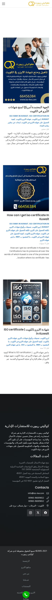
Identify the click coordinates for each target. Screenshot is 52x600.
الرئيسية (26, 561)
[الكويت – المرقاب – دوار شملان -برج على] (46, 505)
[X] (38, 512)
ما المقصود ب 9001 (23, 237)
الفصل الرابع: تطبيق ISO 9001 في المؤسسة (30, 480)
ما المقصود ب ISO (28, 345)
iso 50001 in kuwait (18, 116)
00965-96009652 (36, 497)
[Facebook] (45, 512)
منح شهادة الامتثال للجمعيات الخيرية (34, 462)
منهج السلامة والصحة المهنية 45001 (34, 477)
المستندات (26, 586)
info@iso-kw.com (36, 493)
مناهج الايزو (26, 567)
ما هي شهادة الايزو (13, 345)
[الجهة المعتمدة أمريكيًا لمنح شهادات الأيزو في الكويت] (26, 70)
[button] (3, 3)
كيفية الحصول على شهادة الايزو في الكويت (26, 341)
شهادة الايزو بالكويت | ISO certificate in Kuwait (26, 331)
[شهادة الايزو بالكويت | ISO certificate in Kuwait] (26, 303)
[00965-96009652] (46, 498)
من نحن (26, 573)
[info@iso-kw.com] (46, 493)
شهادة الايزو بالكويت (23, 119)
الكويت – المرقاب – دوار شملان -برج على (26, 505)
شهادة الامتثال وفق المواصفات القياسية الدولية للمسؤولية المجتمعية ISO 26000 (29, 468)
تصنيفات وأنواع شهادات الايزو (20, 227)
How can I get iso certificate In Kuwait (28, 217)
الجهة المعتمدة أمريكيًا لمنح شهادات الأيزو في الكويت (28, 109)
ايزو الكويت (36, 119)
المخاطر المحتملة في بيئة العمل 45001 (32, 473)
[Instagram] (30, 512)
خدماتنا (26, 579)
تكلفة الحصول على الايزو (40, 230)
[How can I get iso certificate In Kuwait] (26, 188)
